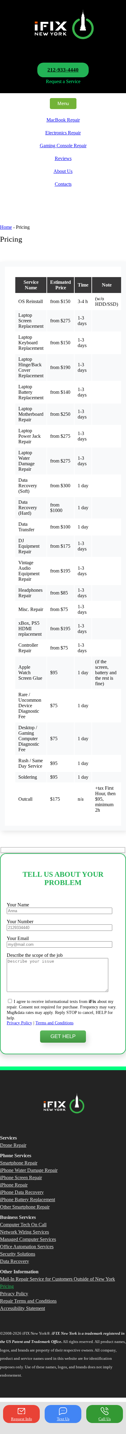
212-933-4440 (63, 70)
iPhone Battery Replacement (27, 1199)
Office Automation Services (27, 1246)
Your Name (18, 904)
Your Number (20, 921)
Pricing (7, 1286)
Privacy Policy (19, 1023)
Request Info (21, 1419)
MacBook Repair (63, 120)
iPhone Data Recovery (22, 1192)
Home (6, 227)
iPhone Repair (14, 1184)
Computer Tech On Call (23, 1224)
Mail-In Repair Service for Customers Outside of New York (57, 1279)
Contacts (63, 184)
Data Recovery (14, 1261)
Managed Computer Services (28, 1239)
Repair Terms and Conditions (28, 1301)
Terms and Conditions (54, 1023)
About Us (63, 171)
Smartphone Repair (18, 1162)
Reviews (63, 158)
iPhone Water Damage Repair (28, 1170)
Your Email (18, 938)
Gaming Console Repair (63, 145)
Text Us (63, 1419)
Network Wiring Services (24, 1232)
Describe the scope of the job (35, 955)
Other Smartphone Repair (25, 1206)
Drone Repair (13, 1145)
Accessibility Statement (22, 1308)
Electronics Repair (63, 132)
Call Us (104, 1419)
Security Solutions (17, 1254)
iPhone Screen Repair (21, 1177)
